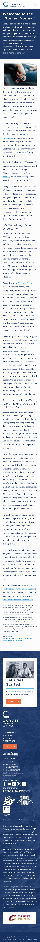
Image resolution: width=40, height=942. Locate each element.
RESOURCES (8, 738)
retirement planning (9, 640)
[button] (35, 4)
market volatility (28, 638)
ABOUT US (7, 735)
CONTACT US (10, 747)
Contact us (13, 701)
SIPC (34, 829)
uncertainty (18, 640)
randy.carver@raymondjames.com (18, 589)
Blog (10, 636)
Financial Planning (16, 638)
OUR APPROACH (10, 732)
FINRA (28, 829)
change (8, 638)
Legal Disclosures (32, 939)
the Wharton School (24, 283)
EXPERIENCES (9, 741)
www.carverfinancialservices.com (18, 599)
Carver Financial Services (24, 937)
